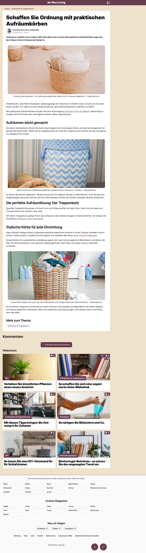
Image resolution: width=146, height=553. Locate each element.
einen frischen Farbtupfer (85, 235)
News (5, 484)
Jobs (32, 536)
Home (6, 9)
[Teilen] (94, 546)
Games (71, 488)
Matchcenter (73, 484)
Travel (49, 510)
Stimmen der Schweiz (98, 488)
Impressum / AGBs (65, 536)
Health (5, 506)
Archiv (49, 492)
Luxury (71, 506)
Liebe (49, 506)
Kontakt (40, 536)
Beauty (6, 514)
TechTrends (94, 510)
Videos (27, 488)
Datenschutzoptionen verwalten (87, 536)
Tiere (27, 510)
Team (26, 536)
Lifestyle (6, 492)
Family (92, 506)
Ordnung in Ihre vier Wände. (77, 111)
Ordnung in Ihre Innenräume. (30, 219)
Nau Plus (50, 488)
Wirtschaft (7, 488)
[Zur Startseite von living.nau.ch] (56, 2)
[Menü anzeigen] (108, 2)
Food (5, 510)
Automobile (73, 510)
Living (27, 506)
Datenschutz (50, 536)
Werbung (17, 536)
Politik (27, 484)
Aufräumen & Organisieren (23, 9)
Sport (49, 484)
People (92, 484)
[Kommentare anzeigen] (103, 546)
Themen (28, 492)
